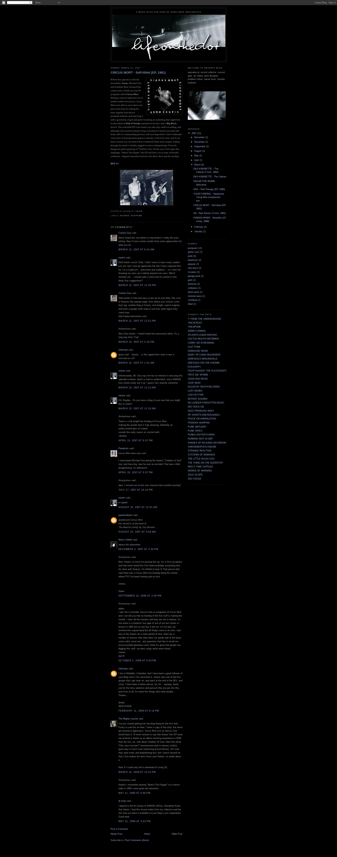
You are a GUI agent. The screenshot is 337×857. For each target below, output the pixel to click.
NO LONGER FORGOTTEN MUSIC (206, 402)
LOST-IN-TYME (196, 394)
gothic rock (193, 252)
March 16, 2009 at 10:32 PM (137, 772)
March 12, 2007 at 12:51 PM (137, 321)
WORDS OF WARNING (200, 470)
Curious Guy (124, 233)
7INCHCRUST (195, 322)
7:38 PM (138, 211)
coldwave (192, 288)
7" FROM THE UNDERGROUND (204, 319)
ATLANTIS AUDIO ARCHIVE (202, 335)
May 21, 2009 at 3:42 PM (134, 821)
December (199, 137)
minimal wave (195, 296)
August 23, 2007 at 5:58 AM (137, 531)
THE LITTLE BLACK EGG (201, 458)
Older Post (177, 834)
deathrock (193, 260)
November (199, 142)
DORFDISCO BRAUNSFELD (202, 358)
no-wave (125, 216)
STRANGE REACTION (199, 450)
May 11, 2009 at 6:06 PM (134, 793)
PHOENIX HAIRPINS (199, 422)
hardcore (192, 284)
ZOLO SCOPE (195, 474)
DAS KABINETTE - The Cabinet (209, 176)
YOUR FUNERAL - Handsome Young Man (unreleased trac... (208, 197)
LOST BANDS (195, 390)
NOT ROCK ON (196, 406)
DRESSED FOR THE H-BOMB (203, 362)
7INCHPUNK (194, 326)
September (200, 146)
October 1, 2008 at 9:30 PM (137, 660)
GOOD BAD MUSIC (198, 378)
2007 (194, 133)
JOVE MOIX (194, 383)
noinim (121, 257)
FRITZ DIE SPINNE (198, 374)
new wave (193, 268)
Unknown (123, 349)
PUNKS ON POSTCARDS (201, 434)
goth (190, 280)
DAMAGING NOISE (198, 351)
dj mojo (122, 801)
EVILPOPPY (194, 367)
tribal (190, 304)
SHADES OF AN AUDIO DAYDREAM (207, 442)
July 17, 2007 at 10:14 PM (135, 489)
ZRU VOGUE (194, 478)
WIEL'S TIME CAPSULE (200, 466)
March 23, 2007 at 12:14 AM (137, 387)
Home (147, 834)
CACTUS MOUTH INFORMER (203, 338)
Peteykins (123, 448)
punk (190, 256)
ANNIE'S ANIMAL (197, 331)
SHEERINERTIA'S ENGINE (202, 446)
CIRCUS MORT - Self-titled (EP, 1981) (138, 72)
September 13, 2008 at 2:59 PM (139, 595)
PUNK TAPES (195, 430)
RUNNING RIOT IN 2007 (200, 438)
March (197, 164)
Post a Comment (119, 829)
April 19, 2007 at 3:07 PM (135, 472)
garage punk (194, 276)
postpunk (136, 216)
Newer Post (116, 834)
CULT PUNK (194, 347)
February (199, 227)
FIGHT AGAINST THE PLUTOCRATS (207, 370)
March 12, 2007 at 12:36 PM (137, 285)
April (197, 160)
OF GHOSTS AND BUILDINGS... (205, 414)
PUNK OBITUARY (197, 426)
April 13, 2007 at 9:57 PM (135, 440)
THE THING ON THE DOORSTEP (205, 462)
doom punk (193, 292)
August (198, 151)
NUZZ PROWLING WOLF (201, 410)
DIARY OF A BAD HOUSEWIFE (204, 354)
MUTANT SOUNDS (197, 398)
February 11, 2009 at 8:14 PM (138, 710)
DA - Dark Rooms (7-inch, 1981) (209, 213)
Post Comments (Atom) (137, 840)
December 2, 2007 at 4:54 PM (138, 549)
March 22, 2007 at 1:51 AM (136, 362)
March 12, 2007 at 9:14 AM (136, 249)
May (196, 155)
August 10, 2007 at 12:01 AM (137, 507)
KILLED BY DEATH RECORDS (204, 386)
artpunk (191, 264)
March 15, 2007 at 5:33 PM (136, 342)
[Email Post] (143, 211)
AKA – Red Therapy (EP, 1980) (209, 189)
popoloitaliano (125, 515)
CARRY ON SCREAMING (201, 342)
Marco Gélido (125, 539)
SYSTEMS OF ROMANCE (201, 454)
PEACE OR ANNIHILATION (202, 418)
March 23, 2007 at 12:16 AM (137, 408)
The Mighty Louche (128, 718)
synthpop (192, 300)
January (198, 231)
